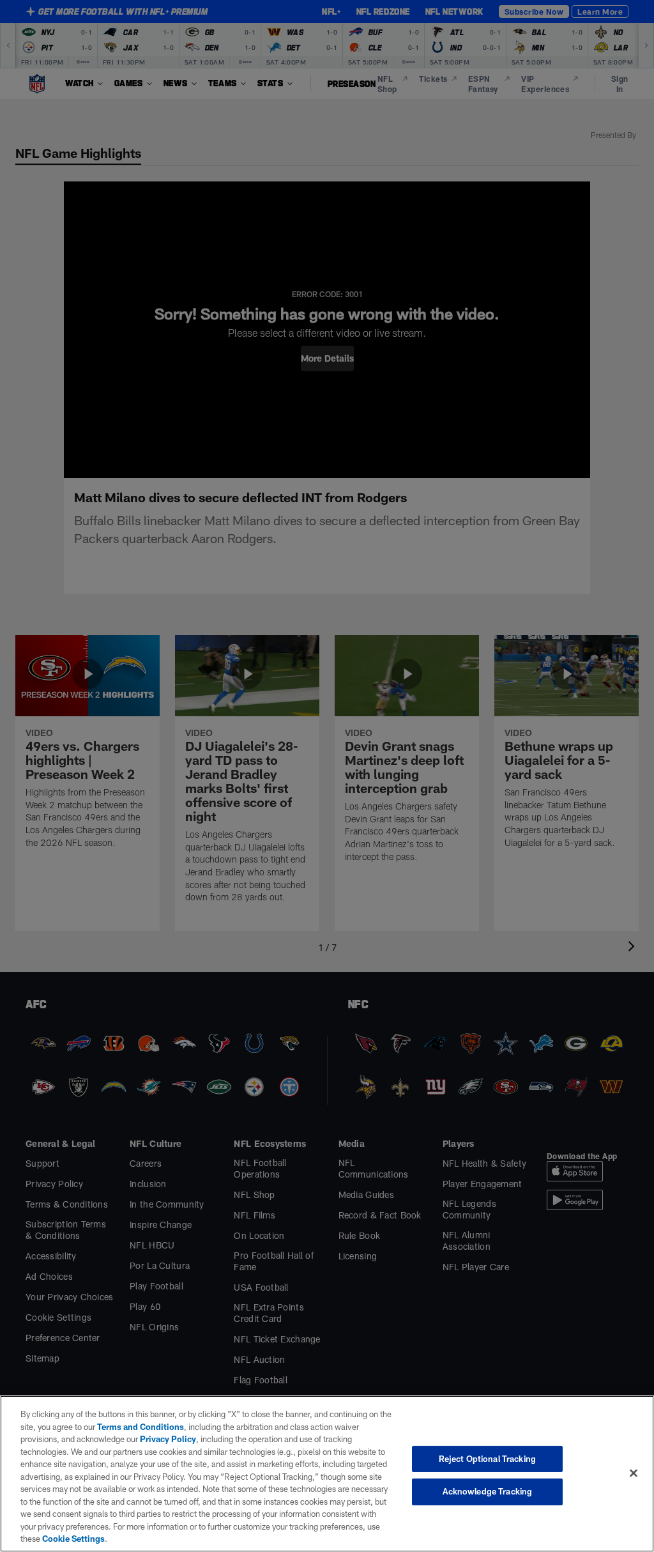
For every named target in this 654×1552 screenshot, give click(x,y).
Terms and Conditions (140, 1427)
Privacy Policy (168, 1439)
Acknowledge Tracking (488, 1491)
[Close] (634, 1473)
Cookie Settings (73, 1538)
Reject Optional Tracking (487, 1459)
